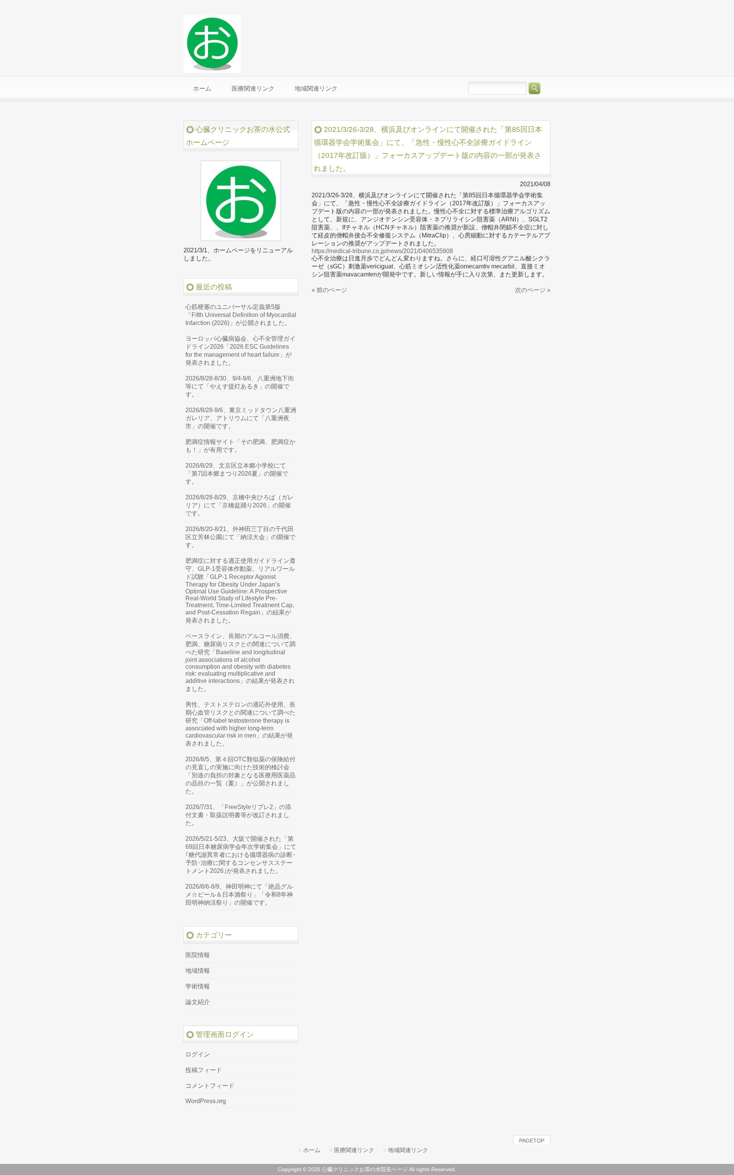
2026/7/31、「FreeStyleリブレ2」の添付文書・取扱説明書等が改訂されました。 (238, 815)
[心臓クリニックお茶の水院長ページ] (212, 69)
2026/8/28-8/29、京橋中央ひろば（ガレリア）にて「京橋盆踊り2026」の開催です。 (239, 505)
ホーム (311, 1150)
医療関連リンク (354, 1150)
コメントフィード (209, 1085)
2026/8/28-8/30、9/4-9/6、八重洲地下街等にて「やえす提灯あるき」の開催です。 (239, 386)
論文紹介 (197, 1002)
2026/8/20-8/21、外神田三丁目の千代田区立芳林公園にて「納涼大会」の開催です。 (240, 537)
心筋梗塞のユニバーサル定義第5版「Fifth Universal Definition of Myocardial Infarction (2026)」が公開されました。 (240, 315)
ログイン (197, 1054)
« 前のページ (329, 290)
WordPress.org (205, 1101)
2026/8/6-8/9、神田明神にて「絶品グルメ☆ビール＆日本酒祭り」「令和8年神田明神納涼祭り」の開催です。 (239, 894)
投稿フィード (203, 1070)
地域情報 (197, 970)
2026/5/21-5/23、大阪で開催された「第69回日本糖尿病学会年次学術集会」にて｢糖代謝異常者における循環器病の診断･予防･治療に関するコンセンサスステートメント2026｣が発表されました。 (240, 854)
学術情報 (197, 986)
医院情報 (197, 955)
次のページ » (532, 290)
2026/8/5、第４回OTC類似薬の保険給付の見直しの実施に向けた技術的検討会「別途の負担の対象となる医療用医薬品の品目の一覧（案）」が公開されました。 (240, 775)
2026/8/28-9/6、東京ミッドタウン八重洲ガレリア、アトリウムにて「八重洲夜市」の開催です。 (240, 418)
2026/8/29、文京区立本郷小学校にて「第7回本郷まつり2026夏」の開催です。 (236, 473)
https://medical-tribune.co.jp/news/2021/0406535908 (382, 251)
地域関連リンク (408, 1150)
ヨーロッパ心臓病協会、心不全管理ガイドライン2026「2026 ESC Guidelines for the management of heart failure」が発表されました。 (240, 350)
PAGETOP (531, 1141)
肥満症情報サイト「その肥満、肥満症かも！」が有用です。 (240, 446)
